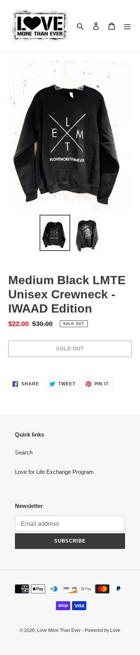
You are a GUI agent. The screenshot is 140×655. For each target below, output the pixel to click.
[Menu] (127, 26)
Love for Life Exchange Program (54, 472)
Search (23, 452)
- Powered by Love (101, 630)
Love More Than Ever (59, 630)
